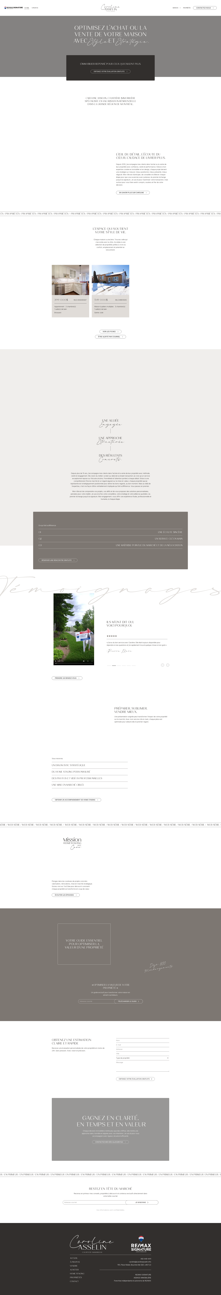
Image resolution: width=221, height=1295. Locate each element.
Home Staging (77, 1274)
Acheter (74, 1270)
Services (175, 8)
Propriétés (187, 8)
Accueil (26, 8)
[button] (73, 629)
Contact (74, 1281)
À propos (35, 8)
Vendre (74, 1266)
